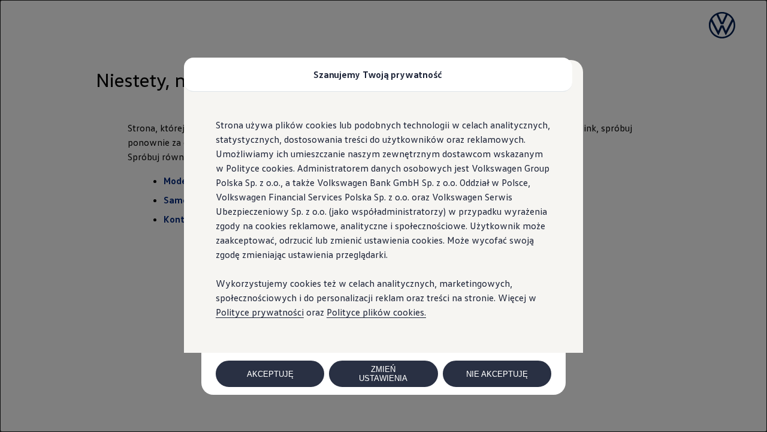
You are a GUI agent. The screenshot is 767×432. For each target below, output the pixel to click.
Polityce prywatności (260, 312)
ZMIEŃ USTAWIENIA (383, 374)
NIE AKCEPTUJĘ (497, 374)
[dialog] (383, 216)
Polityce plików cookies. (376, 312)
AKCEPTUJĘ (270, 374)
